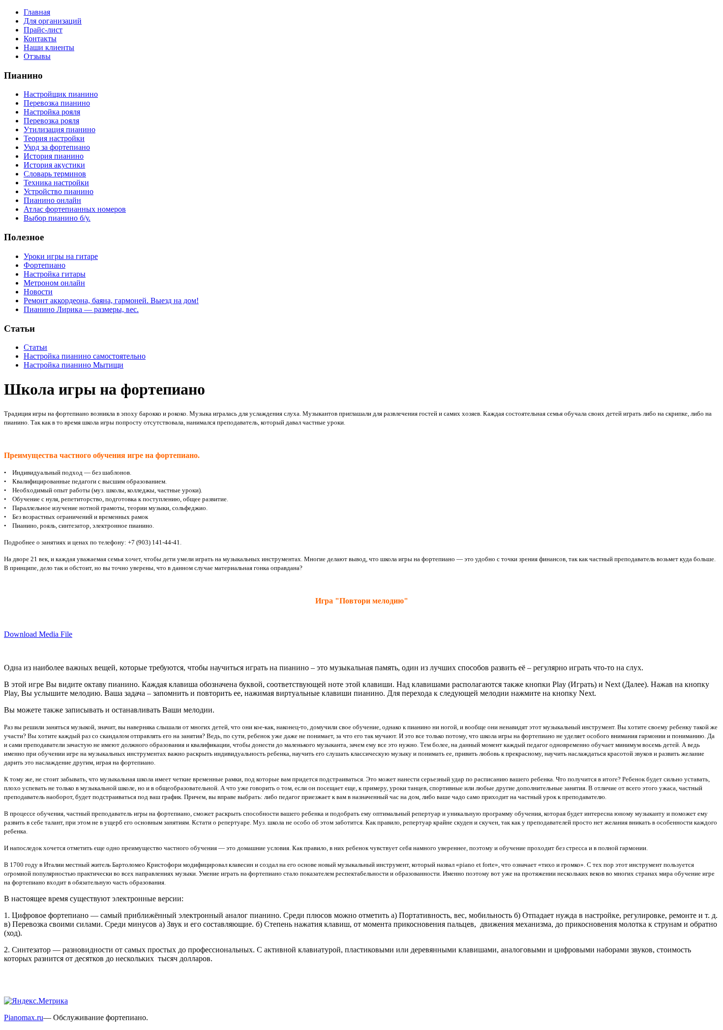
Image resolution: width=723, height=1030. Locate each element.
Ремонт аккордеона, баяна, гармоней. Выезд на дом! (111, 300)
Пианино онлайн (52, 200)
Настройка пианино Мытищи (73, 365)
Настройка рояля (52, 112)
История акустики (54, 165)
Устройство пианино (58, 191)
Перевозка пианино (57, 103)
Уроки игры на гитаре (61, 256)
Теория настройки (54, 138)
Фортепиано (44, 265)
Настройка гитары (55, 274)
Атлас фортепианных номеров (75, 209)
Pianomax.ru (23, 1017)
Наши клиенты (49, 47)
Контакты (40, 38)
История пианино (54, 156)
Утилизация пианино (59, 129)
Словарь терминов (55, 174)
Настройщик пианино (61, 94)
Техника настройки (56, 182)
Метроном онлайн (54, 283)
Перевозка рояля (51, 120)
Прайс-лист (43, 30)
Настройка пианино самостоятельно (85, 356)
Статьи (35, 347)
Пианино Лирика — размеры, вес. (81, 309)
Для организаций (53, 21)
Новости (38, 291)
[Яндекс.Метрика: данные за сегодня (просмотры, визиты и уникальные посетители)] (36, 1001)
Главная (37, 12)
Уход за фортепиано (57, 147)
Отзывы (37, 56)
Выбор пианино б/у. (57, 218)
